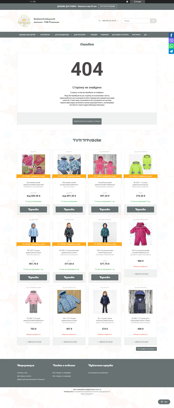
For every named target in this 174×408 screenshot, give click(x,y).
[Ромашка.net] (24, 21)
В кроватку (45, 35)
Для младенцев (62, 35)
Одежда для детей (27, 35)
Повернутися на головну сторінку (87, 121)
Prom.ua (98, 389)
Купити (33, 210)
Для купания (79, 35)
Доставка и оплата (120, 35)
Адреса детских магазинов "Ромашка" (31, 379)
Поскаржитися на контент (82, 391)
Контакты (136, 35)
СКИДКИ (94, 35)
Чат (165, 402)
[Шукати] (153, 20)
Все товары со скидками (62, 373)
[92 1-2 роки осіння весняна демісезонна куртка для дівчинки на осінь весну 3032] (105, 302)
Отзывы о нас (22, 373)
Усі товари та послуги (145, 349)
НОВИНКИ (105, 35)
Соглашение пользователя (98, 373)
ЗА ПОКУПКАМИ (107, 6)
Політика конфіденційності (101, 391)
